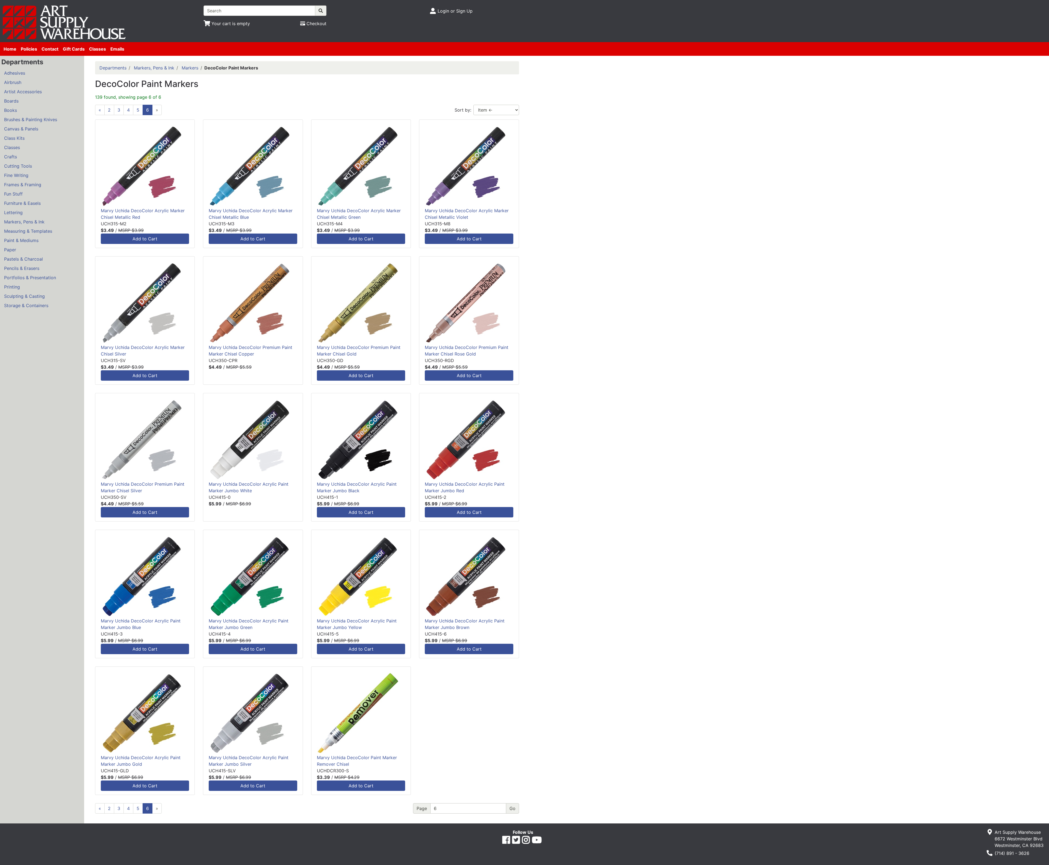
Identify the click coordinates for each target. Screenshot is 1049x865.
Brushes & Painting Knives (30, 119)
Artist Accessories (23, 91)
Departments (112, 68)
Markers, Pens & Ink (24, 222)
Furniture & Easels (22, 203)
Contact (50, 49)
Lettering (13, 212)
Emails (117, 49)
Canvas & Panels (21, 129)
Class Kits (14, 138)
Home (10, 49)
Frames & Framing (22, 184)
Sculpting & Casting (24, 296)
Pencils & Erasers (21, 268)
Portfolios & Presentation (30, 277)
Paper (10, 249)
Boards (11, 101)
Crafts (10, 156)
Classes (97, 49)
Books (10, 110)
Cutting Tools (18, 166)
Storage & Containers (26, 305)
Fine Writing (16, 175)
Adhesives (14, 73)
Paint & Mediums (21, 240)
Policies (29, 49)
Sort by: (463, 110)
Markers (190, 68)
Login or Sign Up (455, 11)
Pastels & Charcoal (23, 259)
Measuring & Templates (28, 231)
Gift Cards (74, 49)
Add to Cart (144, 238)
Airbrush (12, 82)
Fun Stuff (13, 194)
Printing (12, 287)
